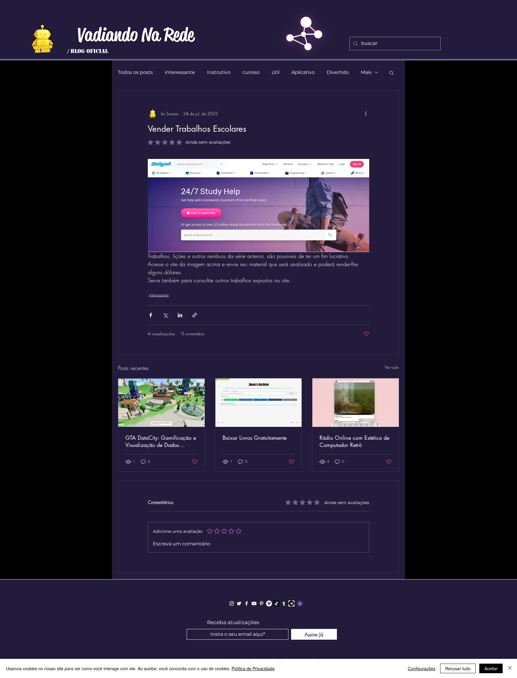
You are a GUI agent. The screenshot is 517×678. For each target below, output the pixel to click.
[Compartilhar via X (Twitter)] (165, 315)
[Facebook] (247, 603)
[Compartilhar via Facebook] (150, 315)
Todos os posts (135, 72)
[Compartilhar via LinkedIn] (180, 315)
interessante (180, 72)
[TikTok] (276, 603)
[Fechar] (509, 668)
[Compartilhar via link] (194, 315)
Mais (366, 72)
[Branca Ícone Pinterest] (261, 603)
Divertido (338, 72)
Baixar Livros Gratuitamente (255, 437)
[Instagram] (232, 603)
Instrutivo (218, 72)
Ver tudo (392, 367)
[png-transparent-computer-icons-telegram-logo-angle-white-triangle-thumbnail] (291, 603)
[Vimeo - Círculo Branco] (269, 603)
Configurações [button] (421, 668)
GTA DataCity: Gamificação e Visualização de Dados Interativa (160, 441)
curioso (251, 72)
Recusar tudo (458, 668)
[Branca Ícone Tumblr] (284, 603)
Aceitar (491, 668)
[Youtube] (254, 603)
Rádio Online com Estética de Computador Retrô (354, 441)
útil (275, 72)
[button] (391, 72)
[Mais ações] (365, 113)
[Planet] (42, 39)
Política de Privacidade (253, 668)
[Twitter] (239, 603)
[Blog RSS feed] (300, 603)
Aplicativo (303, 72)
